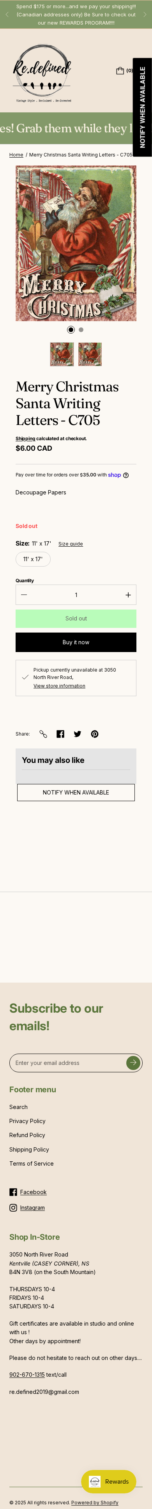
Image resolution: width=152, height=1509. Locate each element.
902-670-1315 (27, 1374)
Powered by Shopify (94, 1502)
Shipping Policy (29, 1149)
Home (16, 155)
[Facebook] (60, 734)
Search (18, 1107)
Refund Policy (27, 1135)
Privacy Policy (27, 1121)
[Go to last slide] (7, 14)
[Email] (43, 734)
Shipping (25, 438)
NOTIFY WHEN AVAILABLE (76, 792)
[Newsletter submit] (133, 1063)
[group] (62, 354)
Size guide (70, 544)
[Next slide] (145, 14)
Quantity (25, 580)
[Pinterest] (94, 734)
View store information (59, 686)
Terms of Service (31, 1163)
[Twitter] (77, 734)
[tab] (71, 329)
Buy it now (76, 642)
